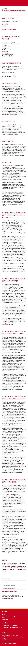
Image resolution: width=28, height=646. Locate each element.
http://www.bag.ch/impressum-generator (13, 566)
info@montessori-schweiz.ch (9, 29)
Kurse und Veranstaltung (8, 616)
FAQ (3, 614)
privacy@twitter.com (7, 324)
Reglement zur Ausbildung (10, 625)
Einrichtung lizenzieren (9, 585)
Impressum (5, 619)
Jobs (3, 617)
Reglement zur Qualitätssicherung (13, 627)
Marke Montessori (7, 583)
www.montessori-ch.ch (7, 598)
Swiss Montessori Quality (9, 588)
